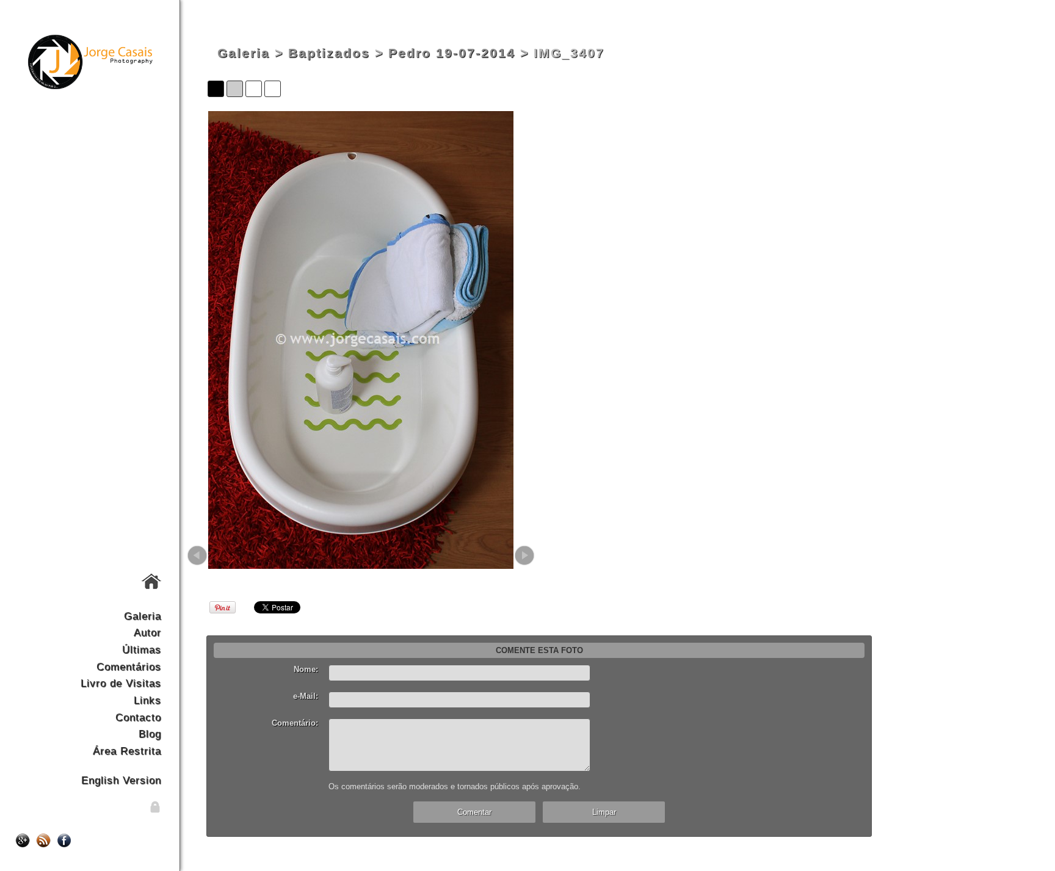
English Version (121, 780)
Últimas (141, 649)
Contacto (138, 717)
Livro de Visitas (121, 683)
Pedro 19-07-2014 (451, 53)
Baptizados (329, 53)
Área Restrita (127, 751)
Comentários (128, 666)
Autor (147, 632)
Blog (150, 734)
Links (147, 700)
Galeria (142, 616)
